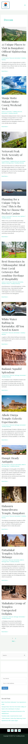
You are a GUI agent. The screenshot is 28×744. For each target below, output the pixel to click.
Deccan (12, 58)
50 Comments (6, 464)
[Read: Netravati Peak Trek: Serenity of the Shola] (14, 139)
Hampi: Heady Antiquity (10, 459)
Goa (19, 216)
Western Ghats (6, 283)
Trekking (15, 111)
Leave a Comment (7, 111)
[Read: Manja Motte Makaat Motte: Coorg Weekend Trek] (14, 85)
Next (14, 641)
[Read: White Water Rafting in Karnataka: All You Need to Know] (14, 309)
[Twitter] (12, 730)
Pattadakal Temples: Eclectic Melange (12, 553)
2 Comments (5, 58)
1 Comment (5, 333)
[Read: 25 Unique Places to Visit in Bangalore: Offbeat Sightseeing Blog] (14, 34)
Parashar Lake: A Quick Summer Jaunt (12, 716)
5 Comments (5, 161)
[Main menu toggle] (25, 5)
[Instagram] (15, 730)
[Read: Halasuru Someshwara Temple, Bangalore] (14, 494)
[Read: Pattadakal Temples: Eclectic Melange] (14, 540)
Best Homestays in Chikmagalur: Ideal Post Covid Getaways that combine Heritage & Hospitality (13, 270)
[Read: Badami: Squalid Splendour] (14, 357)
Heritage (17, 375)
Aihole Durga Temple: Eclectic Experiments (12, 418)
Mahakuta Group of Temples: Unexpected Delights (13, 608)
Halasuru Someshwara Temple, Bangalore (13, 509)
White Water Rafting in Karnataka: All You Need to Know (13, 324)
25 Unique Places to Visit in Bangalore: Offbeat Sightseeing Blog (14, 50)
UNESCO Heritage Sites (8, 163)
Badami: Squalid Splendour (12, 370)
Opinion (22, 216)
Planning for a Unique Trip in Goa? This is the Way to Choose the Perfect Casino (13, 206)
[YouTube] (19, 730)
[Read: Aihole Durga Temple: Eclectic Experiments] (14, 403)
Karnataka (17, 58)
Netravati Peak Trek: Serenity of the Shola (12, 154)
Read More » (5, 71)
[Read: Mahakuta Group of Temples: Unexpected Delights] (14, 592)
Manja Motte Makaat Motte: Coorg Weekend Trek (11, 103)
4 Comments (5, 375)
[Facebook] (8, 730)
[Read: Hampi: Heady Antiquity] (14, 450)
